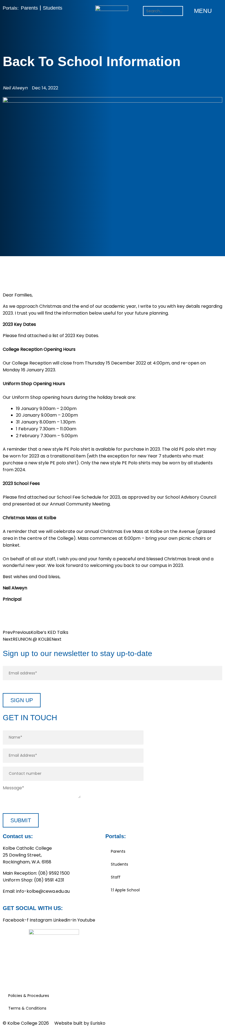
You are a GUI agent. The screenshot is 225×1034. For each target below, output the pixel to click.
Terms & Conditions (27, 1008)
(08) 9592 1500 (54, 873)
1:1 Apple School (125, 890)
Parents (29, 7)
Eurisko (97, 1023)
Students (52, 7)
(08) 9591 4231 (49, 880)
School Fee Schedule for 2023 (88, 497)
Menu (203, 10)
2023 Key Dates (81, 335)
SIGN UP (21, 700)
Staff (115, 877)
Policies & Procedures (28, 995)
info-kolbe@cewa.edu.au (43, 891)
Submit (20, 820)
